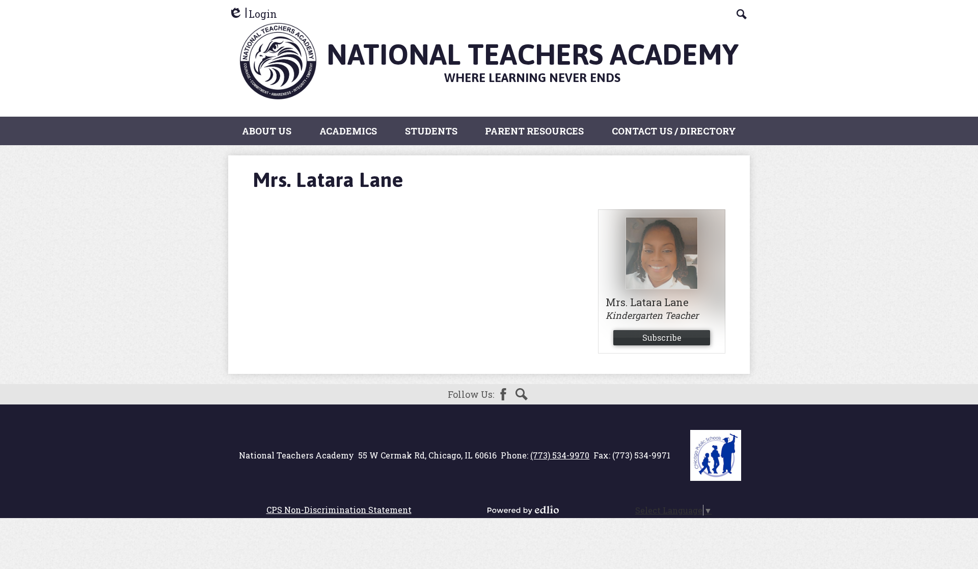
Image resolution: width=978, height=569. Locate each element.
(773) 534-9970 (559, 455)
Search (521, 394)
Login (252, 14)
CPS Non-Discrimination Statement (339, 509)
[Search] (742, 14)
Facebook (503, 394)
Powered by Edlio (523, 510)
